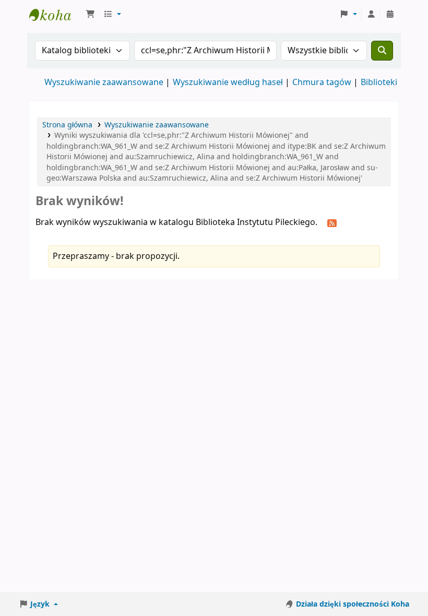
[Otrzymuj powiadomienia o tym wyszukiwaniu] (331, 223)
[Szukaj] (382, 51)
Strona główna (67, 125)
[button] (90, 15)
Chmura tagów (321, 82)
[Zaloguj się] (371, 15)
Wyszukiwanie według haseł (228, 82)
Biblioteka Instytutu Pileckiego (55, 14)
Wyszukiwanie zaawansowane (103, 82)
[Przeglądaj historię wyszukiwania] (390, 15)
